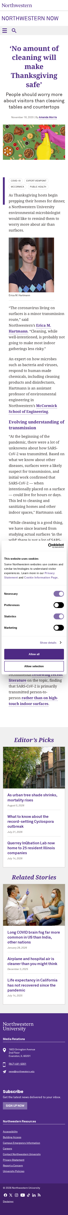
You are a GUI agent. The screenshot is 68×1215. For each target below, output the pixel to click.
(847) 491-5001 (17, 1064)
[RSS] (39, 1195)
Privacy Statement (13, 1160)
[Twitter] (11, 1195)
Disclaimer (8, 1202)
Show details (48, 642)
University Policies (13, 1171)
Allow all (34, 654)
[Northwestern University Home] (16, 5)
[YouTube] (22, 1195)
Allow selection (34, 666)
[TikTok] (28, 1195)
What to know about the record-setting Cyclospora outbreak (30, 822)
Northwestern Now (30, 19)
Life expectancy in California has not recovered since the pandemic (32, 985)
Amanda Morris (48, 117)
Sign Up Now (15, 1105)
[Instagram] (16, 1195)
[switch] (58, 605)
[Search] (13, 30)
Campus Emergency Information (21, 1143)
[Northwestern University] (34, 1026)
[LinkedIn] (34, 1195)
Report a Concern (13, 1165)
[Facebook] (5, 1195)
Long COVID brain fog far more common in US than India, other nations (33, 938)
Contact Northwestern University (22, 1154)
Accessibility (10, 1131)
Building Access (12, 1137)
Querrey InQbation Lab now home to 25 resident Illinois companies (31, 848)
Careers (7, 1148)
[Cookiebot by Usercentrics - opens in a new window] (48, 545)
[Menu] (4, 30)
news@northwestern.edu (21, 1072)
